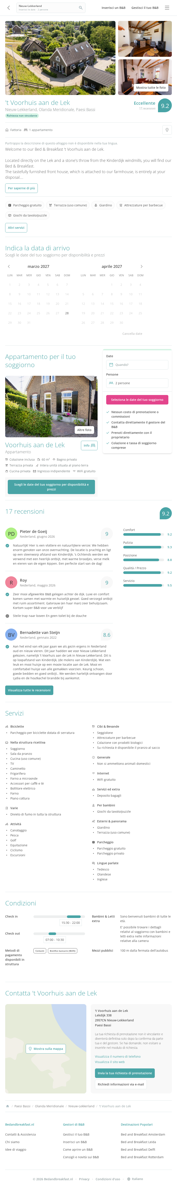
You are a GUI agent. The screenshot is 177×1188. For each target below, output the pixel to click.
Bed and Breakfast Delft (138, 1149)
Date (109, 356)
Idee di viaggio (15, 1149)
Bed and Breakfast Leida (138, 1142)
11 (38, 294)
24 (29, 313)
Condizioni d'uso (108, 1179)
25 (38, 313)
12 (48, 294)
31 (29, 323)
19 (48, 304)
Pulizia (128, 542)
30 (19, 323)
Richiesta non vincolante (22, 115)
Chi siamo (12, 1142)
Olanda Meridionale (56, 109)
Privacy (84, 1179)
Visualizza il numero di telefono (118, 1056)
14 (67, 294)
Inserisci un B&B (75, 1142)
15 (10, 304)
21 (67, 304)
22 (10, 313)
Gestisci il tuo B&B (76, 1134)
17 (29, 304)
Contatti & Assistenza (20, 1134)
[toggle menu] (167, 8)
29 (10, 323)
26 (48, 313)
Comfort (129, 530)
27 (57, 313)
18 (38, 304)
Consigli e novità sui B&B (81, 1157)
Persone (112, 374)
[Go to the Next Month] (141, 266)
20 (57, 304)
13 (57, 294)
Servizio (128, 581)
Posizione (130, 555)
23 (19, 313)
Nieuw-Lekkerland (21, 109)
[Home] (7, 1106)
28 (67, 313)
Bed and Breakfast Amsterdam (143, 1134)
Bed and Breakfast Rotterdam (142, 1157)
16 (19, 304)
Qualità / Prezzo (134, 568)
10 (29, 294)
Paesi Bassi (85, 109)
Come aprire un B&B (78, 1149)
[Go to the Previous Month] (9, 266)
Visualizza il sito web (110, 1062)
